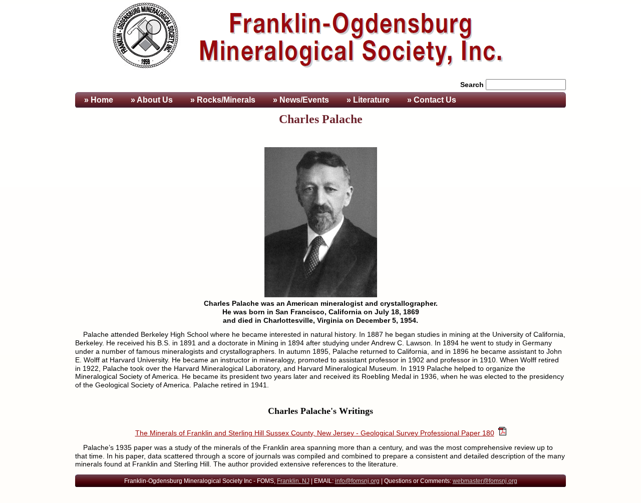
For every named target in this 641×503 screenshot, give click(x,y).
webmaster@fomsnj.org (485, 480)
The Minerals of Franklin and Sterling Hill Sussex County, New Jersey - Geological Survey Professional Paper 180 (314, 433)
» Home (97, 100)
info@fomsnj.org (357, 480)
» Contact (431, 100)
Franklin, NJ (293, 480)
